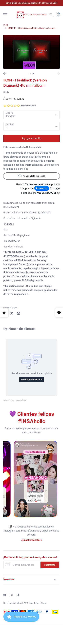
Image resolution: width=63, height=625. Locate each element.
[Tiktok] (18, 595)
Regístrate (49, 564)
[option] (31, 52)
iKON (6, 92)
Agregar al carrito (31, 138)
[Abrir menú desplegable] (55, 579)
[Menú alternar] (5, 14)
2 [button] (33, 73)
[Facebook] (4, 595)
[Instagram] (11, 595)
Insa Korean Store (37, 603)
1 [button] (30, 73)
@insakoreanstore (31, 540)
